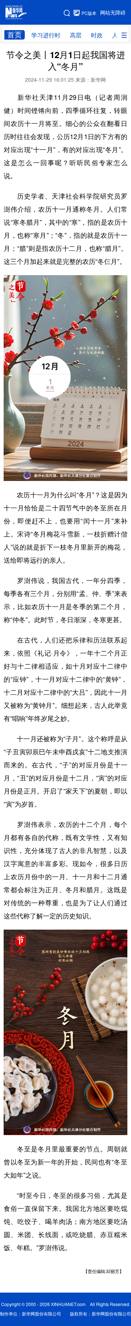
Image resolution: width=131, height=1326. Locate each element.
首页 (14, 34)
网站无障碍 (113, 12)
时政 (97, 35)
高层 (76, 35)
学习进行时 (45, 35)
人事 (118, 35)
